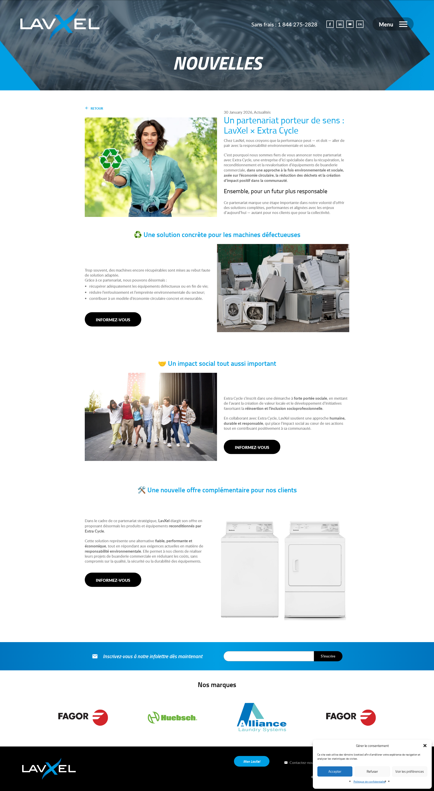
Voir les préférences (409, 771)
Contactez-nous (302, 762)
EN (360, 24)
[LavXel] (59, 23)
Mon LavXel (251, 761)
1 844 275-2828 (297, 24)
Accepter (334, 771)
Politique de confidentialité (370, 782)
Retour (97, 108)
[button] (425, 745)
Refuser (372, 771)
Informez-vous (113, 320)
